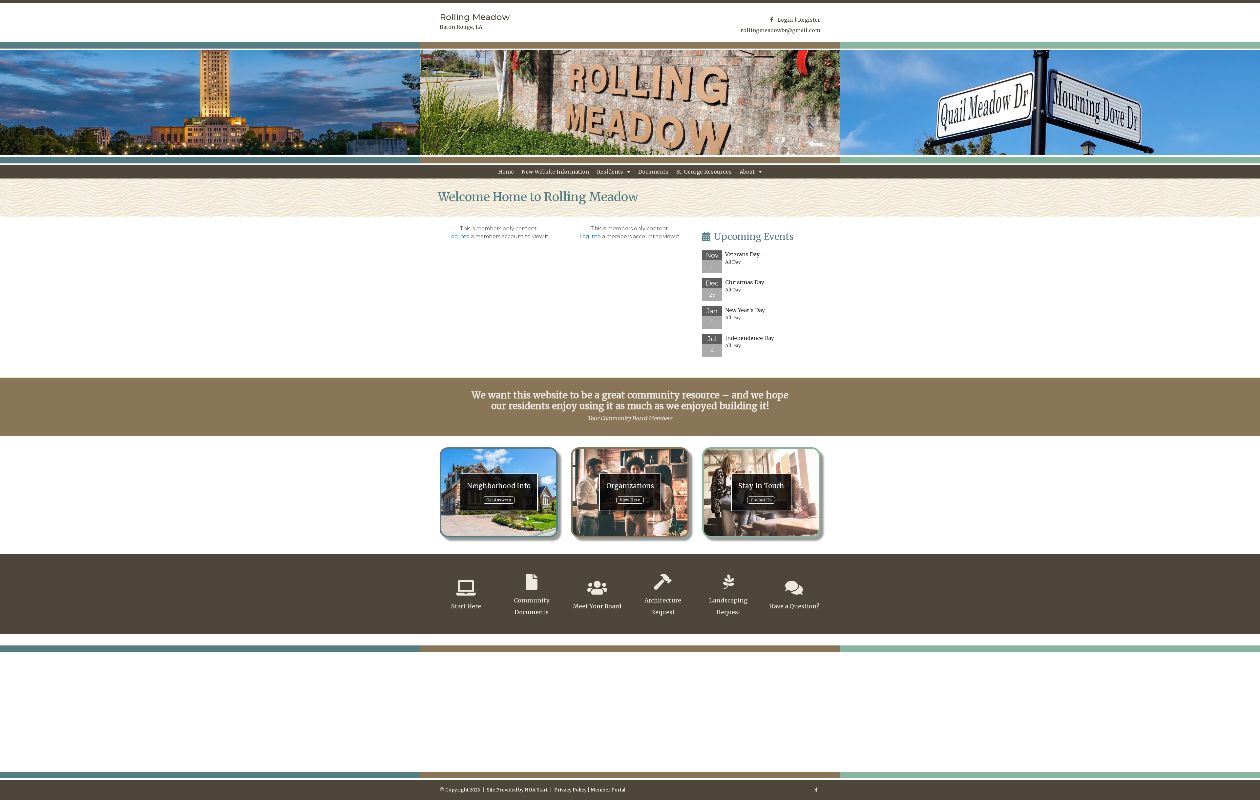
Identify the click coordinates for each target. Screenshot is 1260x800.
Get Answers (498, 499)
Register (809, 19)
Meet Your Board (597, 606)
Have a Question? (794, 606)
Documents (653, 171)
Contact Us (761, 499)
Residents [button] (610, 171)
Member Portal (608, 790)
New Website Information (555, 171)
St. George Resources (704, 171)
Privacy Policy (570, 790)
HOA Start (536, 790)
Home (506, 171)
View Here (630, 499)
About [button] (748, 171)
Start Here (466, 606)
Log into (459, 236)
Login (785, 19)
